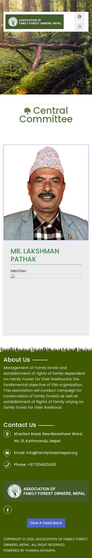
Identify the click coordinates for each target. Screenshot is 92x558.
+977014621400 (41, 464)
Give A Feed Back (46, 523)
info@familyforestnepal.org (51, 452)
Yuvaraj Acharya (40, 550)
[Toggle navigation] (79, 16)
